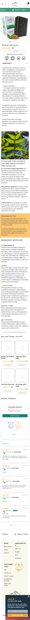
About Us (17, 548)
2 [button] (13, 524)
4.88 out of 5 (19, 410)
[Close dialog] (28, 596)
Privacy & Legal (8, 576)
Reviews (17, 552)
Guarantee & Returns (8, 580)
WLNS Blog (18, 558)
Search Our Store (7, 584)
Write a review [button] (15, 415)
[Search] (6, 4)
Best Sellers (8, 546)
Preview (4, 27)
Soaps (6, 549)
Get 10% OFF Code (17, 615)
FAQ (5, 569)
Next (26, 27)
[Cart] (27, 4)
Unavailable (7, 365)
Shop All (6, 553)
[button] (15, 63)
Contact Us (7, 573)
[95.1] (18, 425)
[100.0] (11, 425)
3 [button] (15, 524)
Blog (16, 555)
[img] (5, 449)
